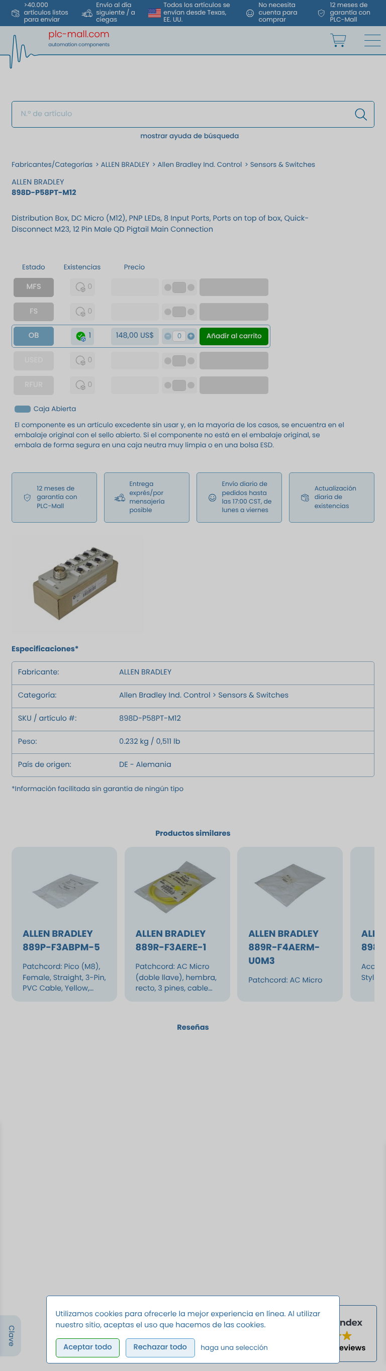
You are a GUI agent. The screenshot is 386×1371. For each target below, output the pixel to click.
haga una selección (234, 1347)
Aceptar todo (87, 1347)
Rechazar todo (159, 1347)
